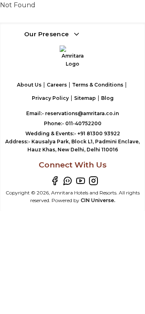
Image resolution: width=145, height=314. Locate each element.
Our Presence (46, 34)
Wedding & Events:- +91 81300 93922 (72, 133)
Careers (57, 85)
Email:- (72, 113)
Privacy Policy (50, 98)
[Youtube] (80, 181)
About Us (29, 85)
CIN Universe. (98, 200)
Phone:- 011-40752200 (73, 123)
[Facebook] (55, 181)
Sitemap (85, 98)
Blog (107, 98)
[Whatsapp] (67, 181)
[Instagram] (93, 181)
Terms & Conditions (97, 85)
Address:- (72, 145)
